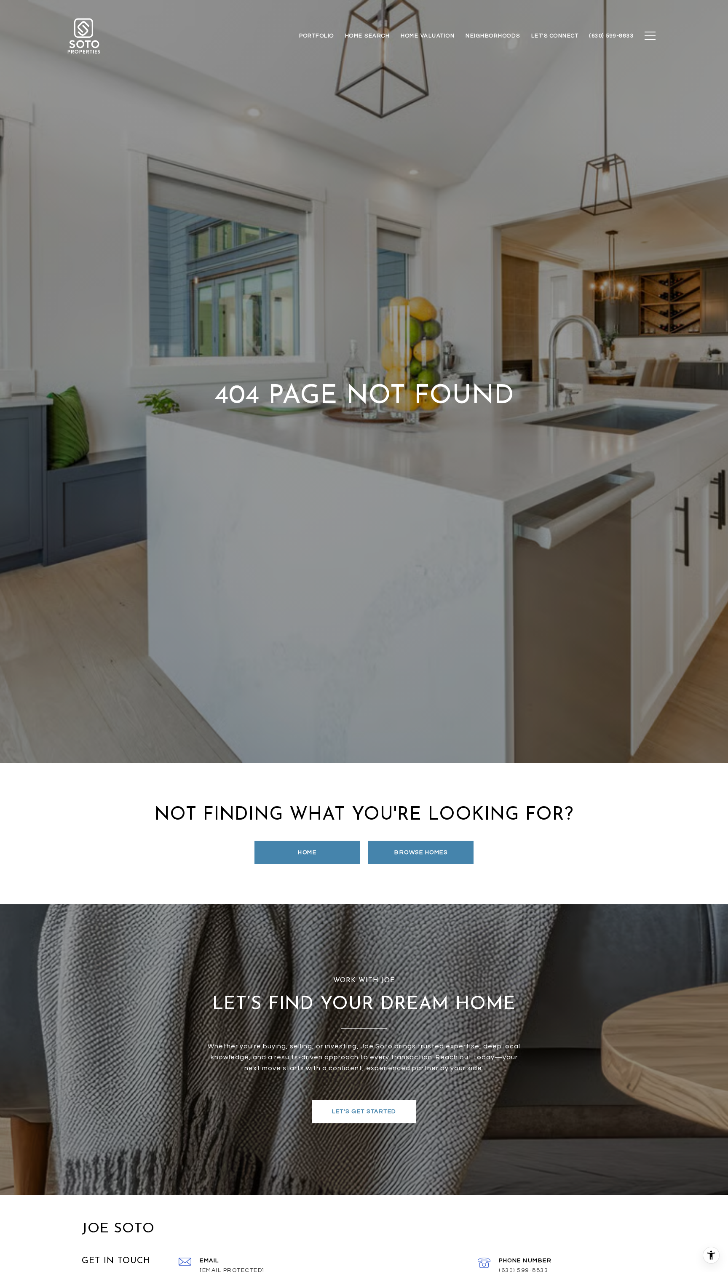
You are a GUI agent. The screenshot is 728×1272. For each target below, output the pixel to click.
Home (307, 852)
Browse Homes (420, 852)
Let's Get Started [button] (364, 1111)
